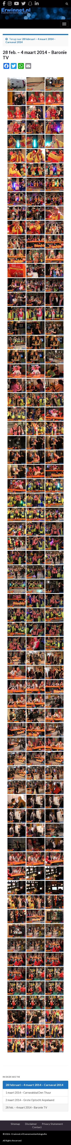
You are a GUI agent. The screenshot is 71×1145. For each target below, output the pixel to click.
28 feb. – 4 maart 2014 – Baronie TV (26, 1107)
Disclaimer (31, 1123)
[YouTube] (16, 3)
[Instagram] (10, 3)
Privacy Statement (52, 1123)
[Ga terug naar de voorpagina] (35, 13)
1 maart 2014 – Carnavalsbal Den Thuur (28, 1092)
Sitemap (15, 1123)
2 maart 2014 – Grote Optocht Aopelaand (30, 1100)
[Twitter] (23, 3)
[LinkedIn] (37, 3)
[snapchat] (30, 3)
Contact (37, 1127)
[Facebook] (4, 3)
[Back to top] (62, 1136)
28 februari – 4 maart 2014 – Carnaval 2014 (34, 1085)
